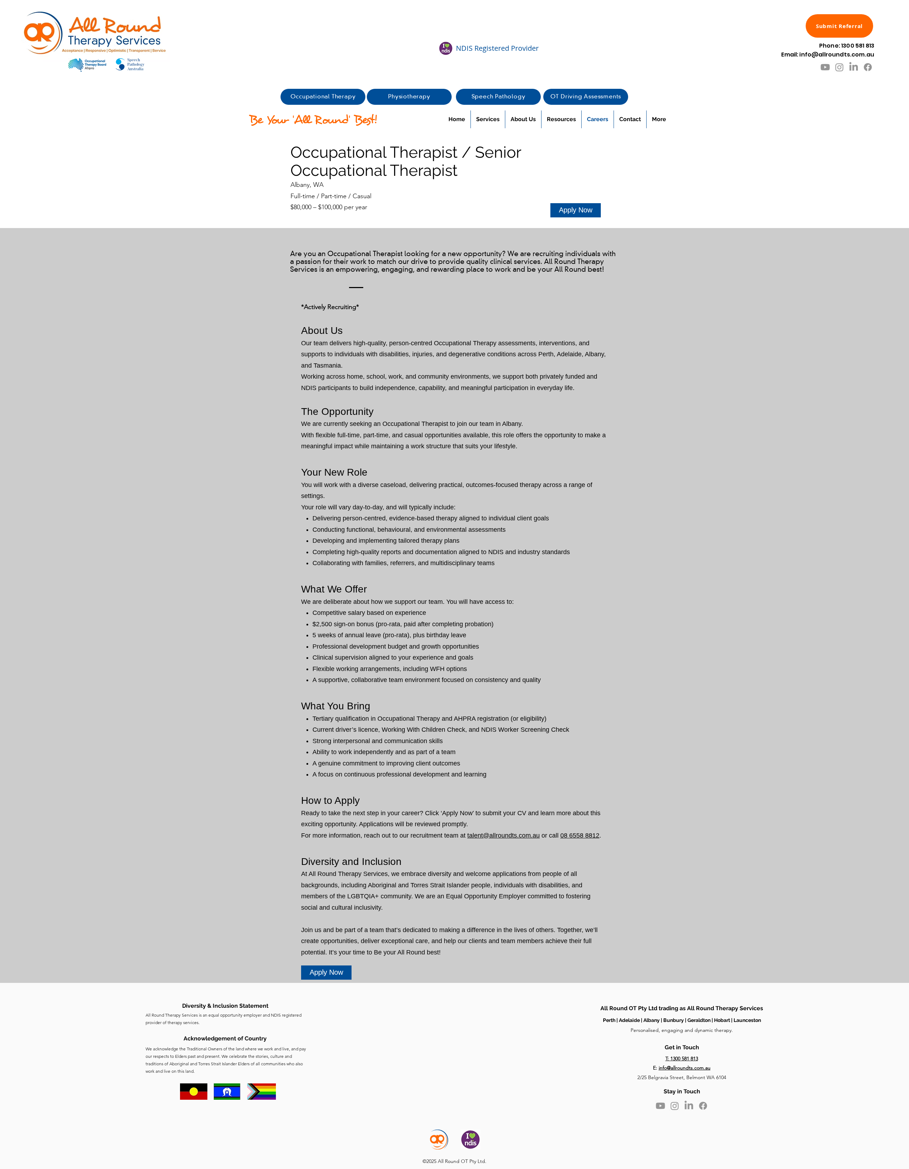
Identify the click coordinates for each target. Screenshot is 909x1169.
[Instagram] (839, 67)
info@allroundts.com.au (685, 1068)
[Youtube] (825, 67)
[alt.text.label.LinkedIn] (853, 67)
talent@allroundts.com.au (503, 835)
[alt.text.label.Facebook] (867, 67)
